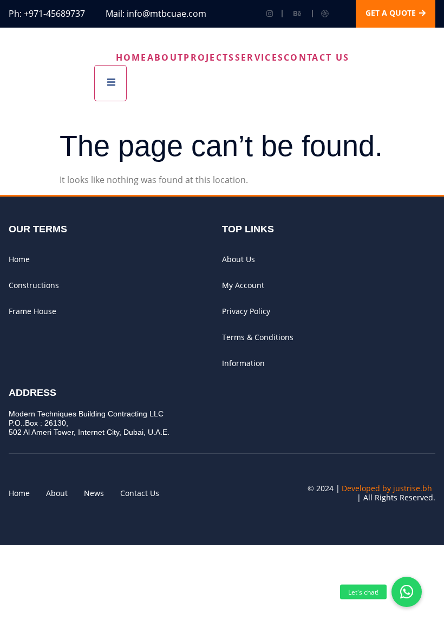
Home (131, 57)
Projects (209, 57)
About (165, 57)
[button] (406, 592)
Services (259, 57)
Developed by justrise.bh (387, 488)
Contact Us (316, 57)
